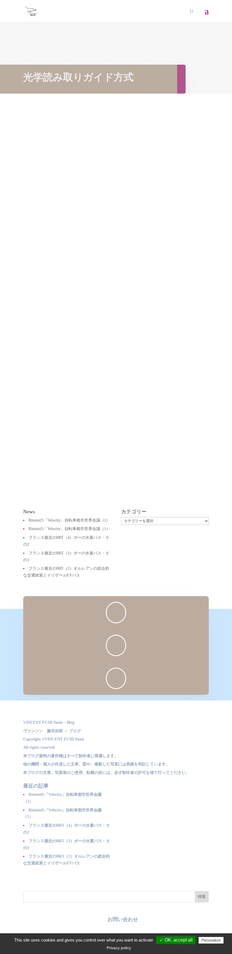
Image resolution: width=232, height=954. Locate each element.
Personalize (211, 940)
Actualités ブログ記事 (69, 257)
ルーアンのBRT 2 (53, 246)
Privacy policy (119, 947)
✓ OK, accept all (176, 940)
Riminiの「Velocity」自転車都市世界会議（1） (69, 529)
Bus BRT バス (103, 257)
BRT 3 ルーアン (51, 431)
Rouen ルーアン (131, 257)
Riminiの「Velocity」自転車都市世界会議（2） (69, 520)
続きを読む (40, 279)
